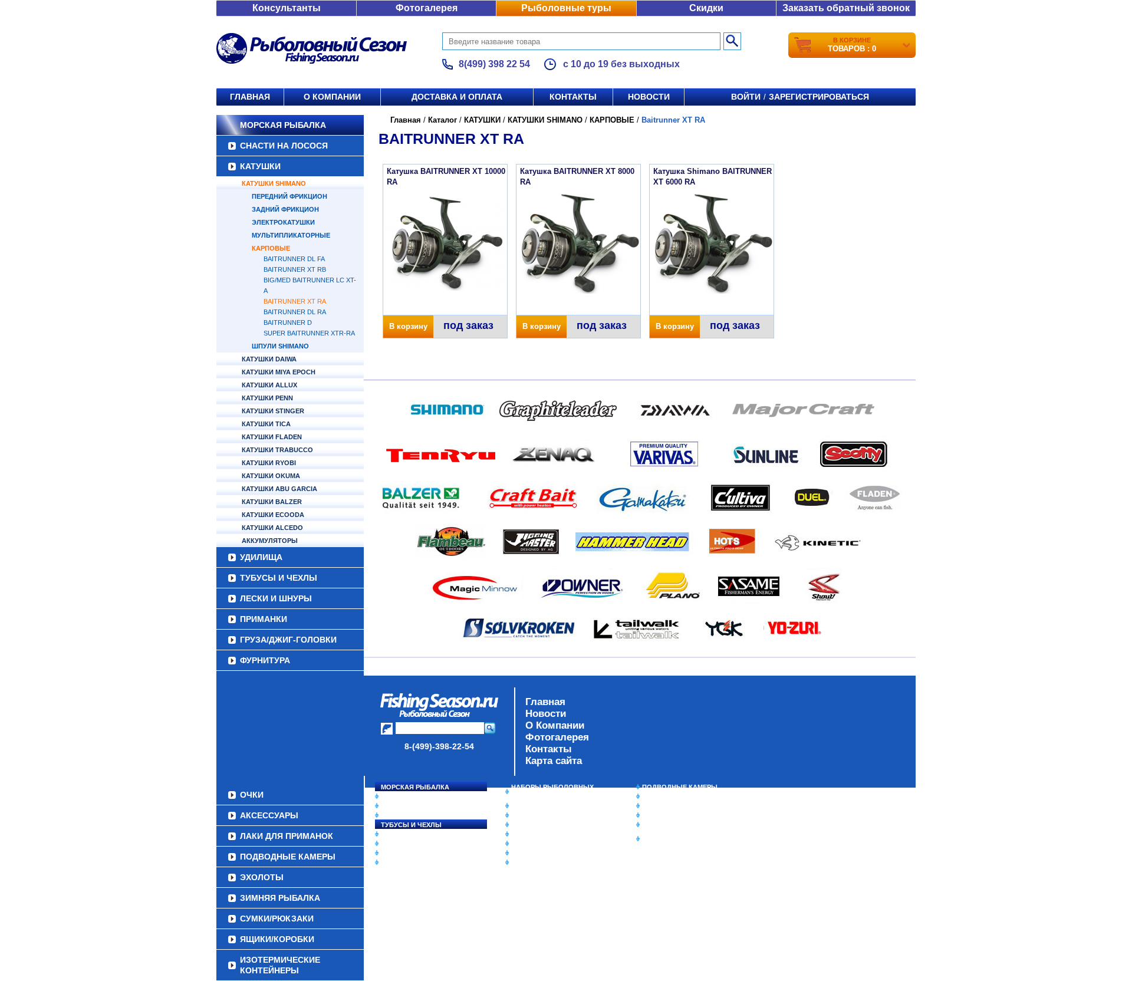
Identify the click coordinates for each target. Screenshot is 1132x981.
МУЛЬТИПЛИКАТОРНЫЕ (291, 235)
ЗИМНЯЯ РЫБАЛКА (674, 805)
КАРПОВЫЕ (271, 248)
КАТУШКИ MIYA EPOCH (278, 372)
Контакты (573, 96)
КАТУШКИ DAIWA (269, 359)
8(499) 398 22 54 (494, 64)
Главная (250, 96)
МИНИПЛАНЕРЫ (537, 815)
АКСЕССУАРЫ (534, 853)
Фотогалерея (427, 8)
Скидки (706, 8)
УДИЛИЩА (261, 557)
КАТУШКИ (260, 166)
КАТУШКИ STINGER (273, 410)
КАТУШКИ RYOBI (269, 462)
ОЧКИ (520, 843)
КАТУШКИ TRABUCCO (277, 449)
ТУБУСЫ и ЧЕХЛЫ (278, 577)
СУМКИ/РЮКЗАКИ (670, 815)
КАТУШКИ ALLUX (269, 385)
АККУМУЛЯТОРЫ (270, 540)
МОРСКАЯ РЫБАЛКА (283, 125)
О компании (332, 96)
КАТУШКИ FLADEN (272, 436)
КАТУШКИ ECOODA (273, 514)
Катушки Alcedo (272, 527)
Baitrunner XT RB (295, 269)
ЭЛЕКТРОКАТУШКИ (283, 222)
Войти (746, 96)
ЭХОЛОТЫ (659, 796)
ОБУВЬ (523, 834)
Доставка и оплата (457, 96)
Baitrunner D (288, 322)
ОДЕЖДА (526, 824)
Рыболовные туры (566, 8)
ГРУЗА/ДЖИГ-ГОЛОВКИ (288, 639)
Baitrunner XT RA (295, 301)
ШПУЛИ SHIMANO (280, 346)
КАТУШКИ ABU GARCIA (279, 488)
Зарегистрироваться (819, 96)
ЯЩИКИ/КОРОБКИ (671, 824)
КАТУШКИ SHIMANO (274, 183)
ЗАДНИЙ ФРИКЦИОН (285, 209)
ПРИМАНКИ (263, 619)
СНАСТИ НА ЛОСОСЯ (284, 145)
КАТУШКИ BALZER (272, 501)
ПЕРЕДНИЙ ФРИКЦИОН (289, 196)
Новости (649, 96)
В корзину (408, 326)
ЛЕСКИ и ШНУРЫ (276, 598)
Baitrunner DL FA (294, 258)
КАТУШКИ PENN (267, 397)
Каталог (442, 120)
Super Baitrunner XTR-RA (309, 333)
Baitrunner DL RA (295, 311)
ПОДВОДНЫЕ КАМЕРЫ (680, 787)
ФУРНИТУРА (265, 660)
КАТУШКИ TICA (266, 423)
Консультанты (286, 8)
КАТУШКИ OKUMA (271, 475)
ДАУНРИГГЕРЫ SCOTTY (549, 805)
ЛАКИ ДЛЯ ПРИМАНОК (548, 862)
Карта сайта (553, 760)
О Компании (554, 725)
